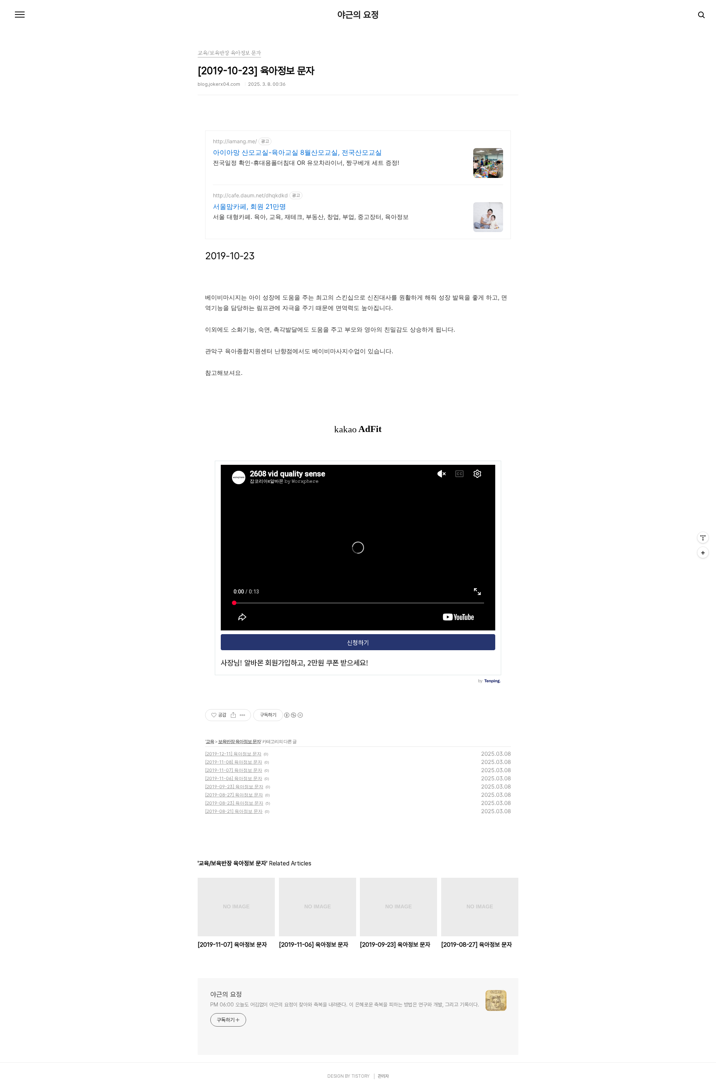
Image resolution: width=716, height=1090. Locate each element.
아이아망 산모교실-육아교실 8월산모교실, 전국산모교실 (297, 152)
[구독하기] (703, 552)
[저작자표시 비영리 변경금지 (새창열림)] (293, 715)
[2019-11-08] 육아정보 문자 (233, 762)
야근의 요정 (358, 14)
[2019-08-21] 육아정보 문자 (234, 811)
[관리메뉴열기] (703, 537)
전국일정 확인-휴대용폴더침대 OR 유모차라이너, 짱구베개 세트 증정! (306, 162)
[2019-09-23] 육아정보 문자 (234, 786)
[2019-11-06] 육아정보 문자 (233, 778)
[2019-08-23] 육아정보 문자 (234, 803)
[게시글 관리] (242, 715)
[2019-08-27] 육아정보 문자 (234, 795)
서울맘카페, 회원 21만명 (249, 206)
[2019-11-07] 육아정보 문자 (233, 770)
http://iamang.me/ (235, 141)
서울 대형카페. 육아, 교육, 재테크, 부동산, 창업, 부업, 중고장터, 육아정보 (311, 216)
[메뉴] (19, 14)
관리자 (383, 1076)
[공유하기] (233, 715)
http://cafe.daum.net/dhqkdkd (250, 195)
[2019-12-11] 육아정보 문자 (233, 754)
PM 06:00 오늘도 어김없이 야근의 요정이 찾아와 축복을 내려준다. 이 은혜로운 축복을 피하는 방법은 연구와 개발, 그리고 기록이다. (344, 1005)
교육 (210, 741)
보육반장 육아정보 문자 (239, 741)
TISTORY (360, 1076)
